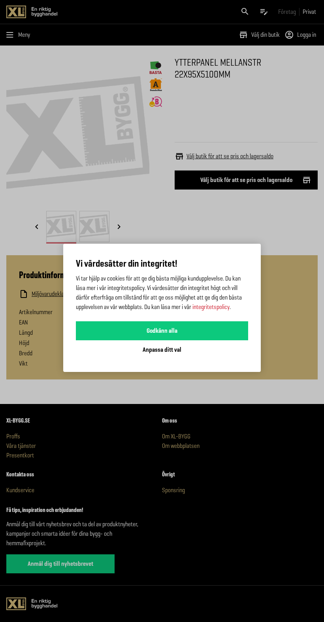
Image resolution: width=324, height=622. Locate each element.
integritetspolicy (211, 307)
